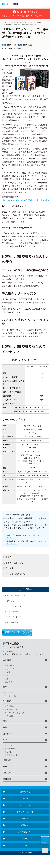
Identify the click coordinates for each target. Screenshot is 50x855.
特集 (5, 727)
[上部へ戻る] (45, 850)
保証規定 (8, 752)
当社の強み (9, 665)
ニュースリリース (14, 606)
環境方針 (25, 818)
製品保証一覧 (10, 748)
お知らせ (10, 600)
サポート (7, 740)
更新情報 (25, 798)
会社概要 (7, 660)
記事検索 (7, 733)
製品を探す (9, 692)
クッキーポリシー (25, 838)
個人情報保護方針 (25, 832)
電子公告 (8, 682)
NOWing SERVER (15, 48)
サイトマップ (25, 805)
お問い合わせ (25, 791)
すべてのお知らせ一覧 (16, 595)
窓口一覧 (8, 745)
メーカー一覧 (10, 695)
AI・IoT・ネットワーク (14, 712)
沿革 (6, 678)
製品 (5, 687)
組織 (6, 675)
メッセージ (9, 669)
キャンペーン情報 (14, 617)
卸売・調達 (9, 706)
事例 (5, 721)
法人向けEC (10, 716)
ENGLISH (7, 772)
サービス (7, 700)
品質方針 (25, 825)
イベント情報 (12, 611)
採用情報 (7, 760)
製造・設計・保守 (12, 709)
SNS (5, 766)
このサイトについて (25, 812)
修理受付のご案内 (12, 755)
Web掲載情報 (12, 622)
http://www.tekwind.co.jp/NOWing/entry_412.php (25, 200)
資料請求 (7, 779)
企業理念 (8, 672)
